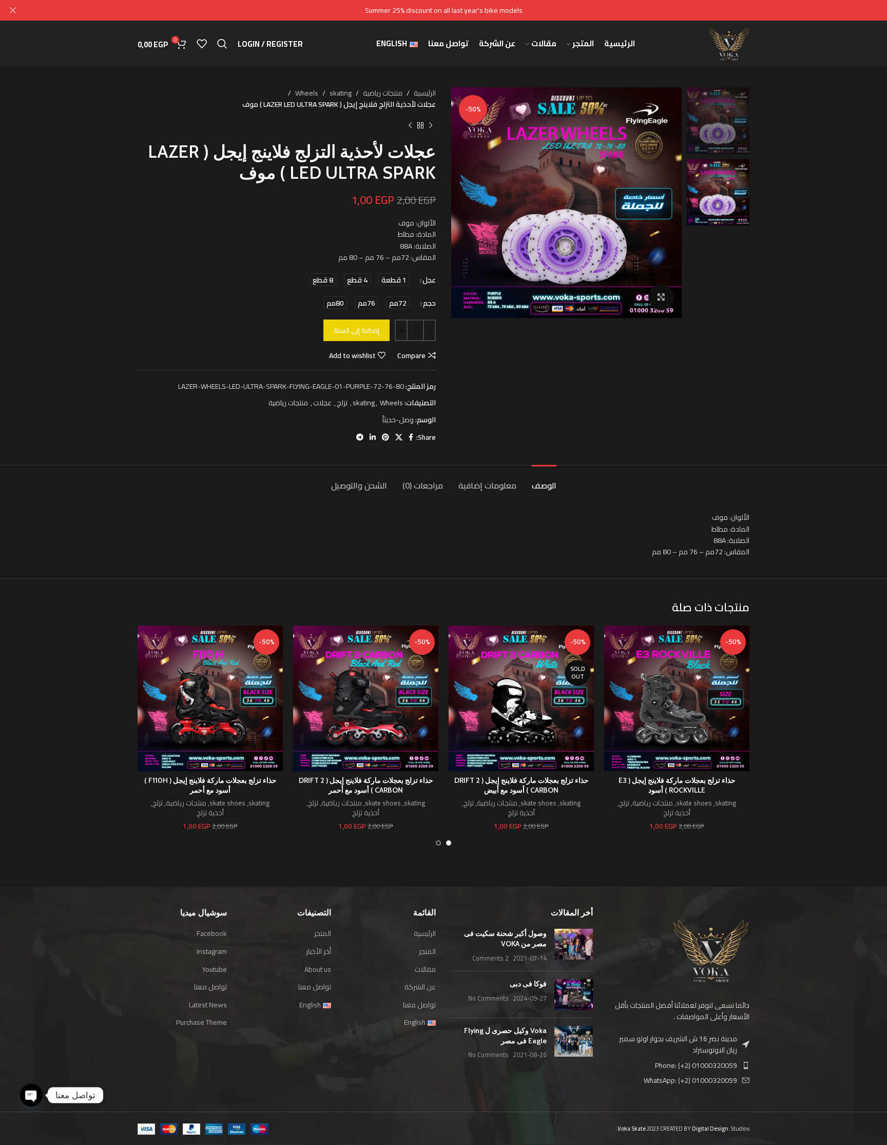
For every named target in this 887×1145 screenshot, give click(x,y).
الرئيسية (425, 93)
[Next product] (410, 126)
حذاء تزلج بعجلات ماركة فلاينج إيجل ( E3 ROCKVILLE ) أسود (677, 785)
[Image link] (710, 950)
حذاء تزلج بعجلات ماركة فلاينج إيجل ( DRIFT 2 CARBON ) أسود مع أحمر (366, 785)
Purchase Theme (201, 1023)
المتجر (427, 952)
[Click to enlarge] (661, 297)
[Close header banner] (13, 10)
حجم (429, 303)
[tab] (544, 480)
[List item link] (679, 1065)
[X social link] (399, 437)
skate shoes (694, 804)
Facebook (212, 934)
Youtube (214, 970)
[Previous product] (431, 126)
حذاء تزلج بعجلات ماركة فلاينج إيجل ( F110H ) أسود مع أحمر (210, 785)
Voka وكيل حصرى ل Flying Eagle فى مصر (505, 1035)
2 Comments (490, 958)
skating (341, 93)
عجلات (322, 402)
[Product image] (676, 698)
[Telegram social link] (360, 437)
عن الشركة (420, 987)
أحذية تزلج (676, 813)
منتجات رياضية (382, 93)
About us (317, 970)
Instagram (212, 952)
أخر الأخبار (318, 952)
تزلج (342, 402)
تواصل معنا (419, 1005)
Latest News (208, 1005)
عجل (429, 280)
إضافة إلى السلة (356, 330)
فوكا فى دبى (528, 983)
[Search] (222, 43)
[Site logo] (728, 43)
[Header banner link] (459, 10)
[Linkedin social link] (373, 437)
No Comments (488, 998)
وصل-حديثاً (398, 419)
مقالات (425, 970)
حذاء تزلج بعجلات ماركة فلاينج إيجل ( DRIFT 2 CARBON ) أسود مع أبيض (521, 785)
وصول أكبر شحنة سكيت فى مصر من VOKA (505, 938)
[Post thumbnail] (573, 946)
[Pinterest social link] (385, 437)
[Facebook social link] (411, 437)
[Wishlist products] (201, 43)
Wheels (306, 93)
